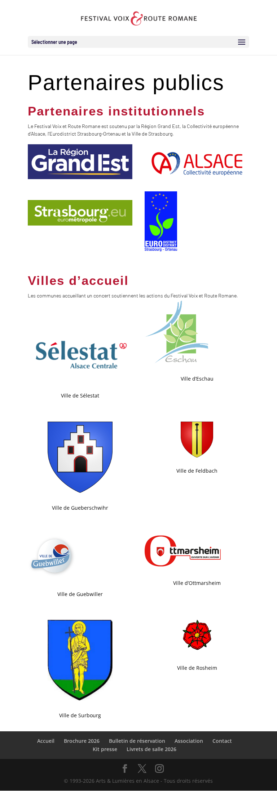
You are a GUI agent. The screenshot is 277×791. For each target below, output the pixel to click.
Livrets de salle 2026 (151, 749)
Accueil (45, 740)
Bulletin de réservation (137, 740)
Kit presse (105, 749)
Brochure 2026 (82, 740)
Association (189, 740)
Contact (222, 740)
